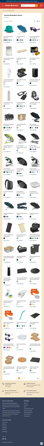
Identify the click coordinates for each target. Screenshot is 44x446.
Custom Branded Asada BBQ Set (21, 80)
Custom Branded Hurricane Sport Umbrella (8, 169)
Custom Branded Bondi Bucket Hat (8, 37)
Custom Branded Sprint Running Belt (21, 257)
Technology (4, 431)
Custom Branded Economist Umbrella (21, 192)
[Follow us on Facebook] (3, 439)
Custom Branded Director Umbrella (8, 214)
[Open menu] (2, 5)
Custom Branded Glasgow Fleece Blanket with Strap (35, 235)
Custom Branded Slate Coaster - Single (34, 367)
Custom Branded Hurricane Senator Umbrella (20, 170)
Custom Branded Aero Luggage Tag (21, 103)
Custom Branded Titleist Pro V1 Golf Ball (35, 59)
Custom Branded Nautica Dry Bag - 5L (35, 257)
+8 (13, 172)
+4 (13, 127)
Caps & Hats (5, 422)
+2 (26, 106)
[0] (40, 5)
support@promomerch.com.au (32, 392)
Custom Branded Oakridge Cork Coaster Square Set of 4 (35, 345)
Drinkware (4, 425)
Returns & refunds (28, 410)
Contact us (26, 405)
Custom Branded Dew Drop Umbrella (22, 214)
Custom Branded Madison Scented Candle (8, 59)
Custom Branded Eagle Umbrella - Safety (8, 146)
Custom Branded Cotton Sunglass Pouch (21, 235)
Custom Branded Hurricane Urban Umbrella (35, 146)
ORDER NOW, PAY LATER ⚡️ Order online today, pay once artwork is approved (22, 1)
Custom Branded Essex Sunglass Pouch (8, 235)
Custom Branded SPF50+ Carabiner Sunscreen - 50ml (8, 81)
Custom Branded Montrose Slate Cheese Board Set (22, 278)
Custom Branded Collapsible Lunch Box (34, 192)
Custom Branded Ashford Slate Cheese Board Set (35, 278)
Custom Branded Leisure (10, 10)
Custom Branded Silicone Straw (22, 323)
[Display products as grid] (37, 21)
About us (26, 403)
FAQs (25, 406)
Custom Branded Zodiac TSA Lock (21, 301)
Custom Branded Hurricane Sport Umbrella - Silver (22, 147)
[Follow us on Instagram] (5, 439)
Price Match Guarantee (29, 408)
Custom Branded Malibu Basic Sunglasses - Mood (8, 345)
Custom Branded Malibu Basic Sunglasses (34, 37)
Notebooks (4, 427)
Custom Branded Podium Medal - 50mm (8, 323)
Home (3, 10)
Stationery (4, 429)
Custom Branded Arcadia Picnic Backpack (35, 103)
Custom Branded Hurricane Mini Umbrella (35, 169)
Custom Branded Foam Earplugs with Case (8, 301)
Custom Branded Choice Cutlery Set (21, 59)
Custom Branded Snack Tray (21, 345)
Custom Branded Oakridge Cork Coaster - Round (22, 367)
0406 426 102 (29, 394)
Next (38, 378)
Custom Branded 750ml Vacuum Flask (8, 103)
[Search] (36, 5)
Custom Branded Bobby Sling (8, 192)
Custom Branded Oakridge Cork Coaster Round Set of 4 (8, 368)
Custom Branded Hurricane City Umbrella (34, 125)
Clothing (4, 424)
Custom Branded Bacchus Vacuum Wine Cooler (35, 80)
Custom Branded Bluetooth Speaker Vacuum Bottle (7, 279)
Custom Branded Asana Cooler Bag (21, 125)
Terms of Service (27, 414)
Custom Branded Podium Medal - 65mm (35, 301)
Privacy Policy (27, 416)
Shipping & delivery (28, 412)
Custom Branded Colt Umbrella (34, 214)
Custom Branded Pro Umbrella (21, 37)
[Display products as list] (39, 21)
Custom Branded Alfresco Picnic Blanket (8, 125)
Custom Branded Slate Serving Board (34, 323)
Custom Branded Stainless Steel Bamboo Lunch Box (8, 257)
